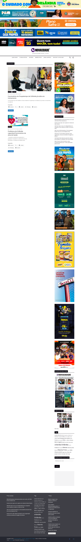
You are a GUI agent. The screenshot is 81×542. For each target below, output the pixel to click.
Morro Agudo (58, 442)
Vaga (69, 453)
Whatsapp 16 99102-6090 (58, 57)
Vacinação (64, 453)
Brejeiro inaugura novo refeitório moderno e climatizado (52, 501)
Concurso (56, 436)
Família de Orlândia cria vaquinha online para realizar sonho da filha (54, 513)
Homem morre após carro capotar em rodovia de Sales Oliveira (19, 503)
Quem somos (15, 57)
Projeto (61, 447)
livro (66, 440)
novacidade (19, 93)
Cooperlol (60, 436)
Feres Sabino (67, 438)
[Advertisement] (64, 478)
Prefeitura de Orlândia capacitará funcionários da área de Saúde (17, 133)
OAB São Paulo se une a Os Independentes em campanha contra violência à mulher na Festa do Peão (64, 127)
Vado (67, 453)
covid (63, 436)
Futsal (59, 440)
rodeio (68, 450)
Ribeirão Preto (38, 57)
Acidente (56, 435)
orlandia (58, 445)
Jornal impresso (47, 57)
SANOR (60, 452)
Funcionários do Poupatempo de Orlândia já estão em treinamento (26, 97)
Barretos (60, 435)
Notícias (9, 91)
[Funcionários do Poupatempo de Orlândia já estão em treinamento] (30, 79)
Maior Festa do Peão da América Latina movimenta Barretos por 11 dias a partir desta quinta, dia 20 (63, 142)
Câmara (56, 438)
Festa (71, 438)
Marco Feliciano (70, 440)
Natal (63, 442)
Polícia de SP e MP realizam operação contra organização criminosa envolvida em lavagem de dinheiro (64, 135)
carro (72, 435)
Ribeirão (56, 450)
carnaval (69, 435)
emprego (62, 438)
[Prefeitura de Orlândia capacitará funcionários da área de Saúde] (18, 120)
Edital (59, 438)
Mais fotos (57, 428)
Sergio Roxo (64, 452)
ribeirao (64, 447)
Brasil (63, 435)
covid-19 (66, 436)
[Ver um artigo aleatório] (72, 57)
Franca (56, 440)
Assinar (57, 466)
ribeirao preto (70, 447)
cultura (68, 436)
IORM (64, 440)
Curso (71, 436)
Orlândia (31, 57)
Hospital (61, 440)
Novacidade (66, 442)
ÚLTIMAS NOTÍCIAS (23, 57)
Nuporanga (71, 442)
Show (68, 452)
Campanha (65, 435)
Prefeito (42, 517)
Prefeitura (57, 447)
